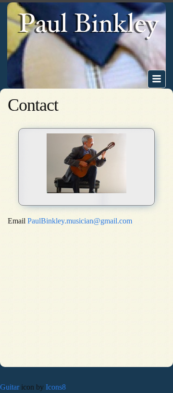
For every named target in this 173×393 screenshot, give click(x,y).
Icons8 (56, 387)
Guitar (9, 387)
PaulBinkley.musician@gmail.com (79, 221)
